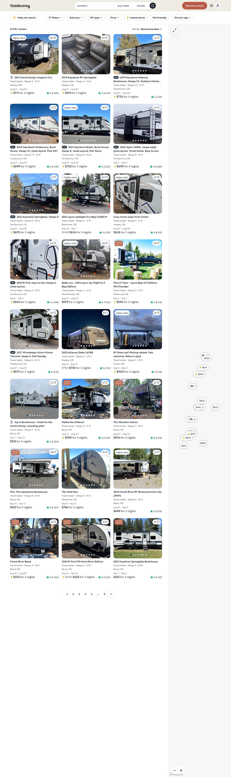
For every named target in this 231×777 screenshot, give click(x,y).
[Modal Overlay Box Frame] (115, 388)
